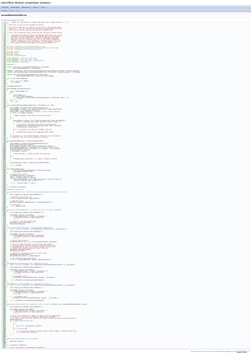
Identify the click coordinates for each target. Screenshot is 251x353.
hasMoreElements (24, 321)
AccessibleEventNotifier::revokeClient (25, 210)
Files (42, 7)
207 (3, 263)
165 (3, 210)
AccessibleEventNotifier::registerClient (49, 192)
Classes (35, 7)
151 (3, 192)
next (21, 326)
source (11, 10)
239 (3, 304)
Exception (22, 328)
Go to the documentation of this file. (12, 20)
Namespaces (26, 7)
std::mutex (11, 78)
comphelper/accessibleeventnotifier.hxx (30, 46)
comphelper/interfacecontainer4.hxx (28, 49)
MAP (26, 91)
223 (3, 284)
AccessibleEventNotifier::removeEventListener (32, 284)
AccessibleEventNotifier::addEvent (24, 304)
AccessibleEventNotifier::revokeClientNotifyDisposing (31, 227)
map (24, 95)
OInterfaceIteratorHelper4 (20, 317)
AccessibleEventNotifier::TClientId (20, 192)
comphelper (4, 10)
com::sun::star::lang (29, 59)
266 (3, 338)
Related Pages (15, 7)
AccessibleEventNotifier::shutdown (24, 338)
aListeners (28, 241)
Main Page (5, 7)
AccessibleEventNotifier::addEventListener (31, 263)
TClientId (13, 198)
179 (3, 227)
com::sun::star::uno (28, 58)
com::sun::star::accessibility (32, 60)
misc (17, 10)
